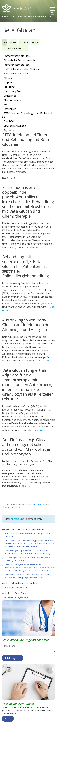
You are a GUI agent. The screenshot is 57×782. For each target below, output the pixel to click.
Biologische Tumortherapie (19, 60)
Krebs (7, 104)
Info (5, 42)
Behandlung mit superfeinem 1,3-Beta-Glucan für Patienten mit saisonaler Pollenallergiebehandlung (27, 552)
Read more (32, 247)
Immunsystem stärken (17, 55)
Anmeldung (18, 518)
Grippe (8, 82)
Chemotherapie (12, 100)
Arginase (9, 130)
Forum (35, 42)
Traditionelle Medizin (15, 48)
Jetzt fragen (12, 658)
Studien (13, 42)
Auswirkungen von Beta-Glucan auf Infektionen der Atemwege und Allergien (27, 559)
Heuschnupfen (12, 91)
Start (8, 718)
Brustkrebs (10, 95)
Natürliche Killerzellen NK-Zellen (22, 69)
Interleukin (10, 109)
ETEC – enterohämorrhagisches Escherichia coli (27, 115)
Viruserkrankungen (15, 125)
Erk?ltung (9, 86)
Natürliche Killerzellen (16, 73)
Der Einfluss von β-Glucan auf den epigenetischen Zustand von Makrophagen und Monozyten (27, 576)
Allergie (8, 78)
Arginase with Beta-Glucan (16, 587)
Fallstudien (24, 42)
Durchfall (9, 121)
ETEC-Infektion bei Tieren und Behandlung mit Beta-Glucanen (27, 535)
